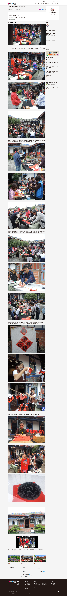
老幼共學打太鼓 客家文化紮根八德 (52, 87)
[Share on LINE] (13, 22)
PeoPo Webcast (27, 584)
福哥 (48, 76)
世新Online (49, 72)
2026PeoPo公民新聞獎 (49, 57)
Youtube (11, 584)
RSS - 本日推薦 (53, 584)
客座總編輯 (26, 588)
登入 (44, 1)
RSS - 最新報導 (53, 583)
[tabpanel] (27, 574)
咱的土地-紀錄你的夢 (37, 585)
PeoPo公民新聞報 (27, 583)
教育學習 (16, 15)
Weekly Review (19, 587)
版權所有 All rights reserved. (13, 19)
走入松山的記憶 (49, 78)
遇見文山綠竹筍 (49, 75)
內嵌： (10, 46)
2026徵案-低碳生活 (44, 583)
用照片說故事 (35, 587)
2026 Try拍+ (35, 583)
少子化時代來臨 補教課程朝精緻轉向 (52, 71)
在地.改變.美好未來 (44, 585)
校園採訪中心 (47, 3)
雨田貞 (48, 88)
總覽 (35, 3)
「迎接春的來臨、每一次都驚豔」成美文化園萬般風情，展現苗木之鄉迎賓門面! (40, 564)
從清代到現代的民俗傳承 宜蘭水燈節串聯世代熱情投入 (52, 67)
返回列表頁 (27, 576)
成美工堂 (23, 17)
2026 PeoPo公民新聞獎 (37, 584)
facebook (9, 584)
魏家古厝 (20, 17)
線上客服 (57, 1)
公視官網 (54, 1)
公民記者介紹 (27, 587)
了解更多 (52, 17)
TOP (57, 591)
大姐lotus (47, 27)
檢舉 (44, 9)
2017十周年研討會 (44, 584)
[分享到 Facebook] (10, 22)
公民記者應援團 (27, 585)
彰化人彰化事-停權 (12, 565)
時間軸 (18, 585)
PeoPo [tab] (24, 571)
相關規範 (18, 584)
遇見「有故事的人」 (45, 587)
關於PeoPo (18, 583)
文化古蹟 (12, 15)
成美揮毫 (16, 17)
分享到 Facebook (44, 25)
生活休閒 (19, 15)
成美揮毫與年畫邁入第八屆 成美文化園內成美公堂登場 (28, 564)
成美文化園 (12, 17)
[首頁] (12, 4)
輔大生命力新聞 (50, 84)
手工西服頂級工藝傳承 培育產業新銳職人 (52, 63)
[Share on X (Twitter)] (12, 22)
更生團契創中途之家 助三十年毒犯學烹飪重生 (52, 83)
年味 (18, 17)
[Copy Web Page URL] (15, 22)
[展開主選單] (57, 4)
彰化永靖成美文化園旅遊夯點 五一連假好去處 (15, 564)
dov (48, 68)
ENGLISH (51, 1)
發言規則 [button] (44, 571)
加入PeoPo (47, 1)
